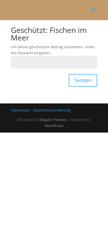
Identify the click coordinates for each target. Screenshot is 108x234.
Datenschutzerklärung (52, 110)
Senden (83, 80)
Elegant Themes (53, 119)
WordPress (54, 125)
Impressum (20, 110)
